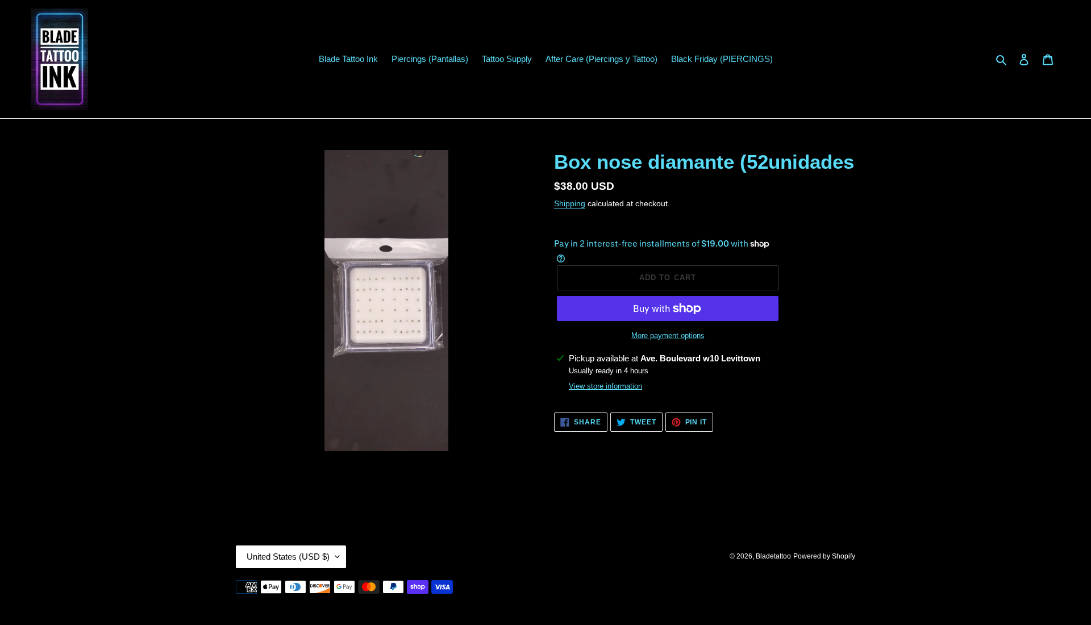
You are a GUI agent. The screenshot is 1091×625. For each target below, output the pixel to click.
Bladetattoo (773, 556)
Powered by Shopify (824, 556)
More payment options (668, 335)
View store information (605, 386)
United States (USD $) (288, 556)
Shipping (569, 203)
